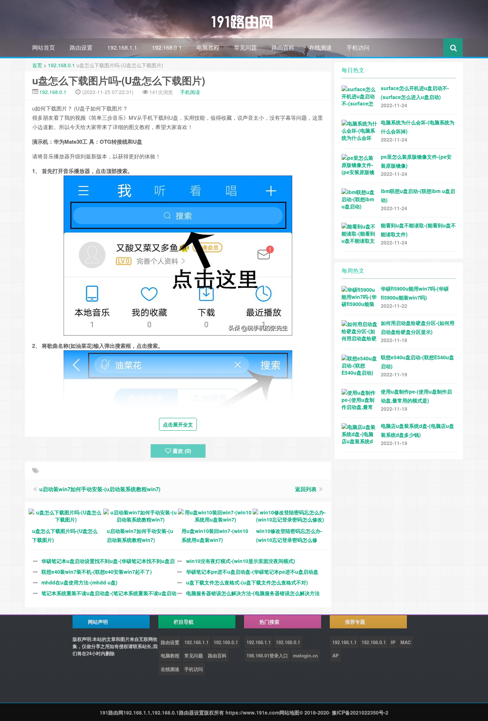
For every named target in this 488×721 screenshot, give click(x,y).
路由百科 (283, 47)
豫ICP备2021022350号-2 (360, 712)
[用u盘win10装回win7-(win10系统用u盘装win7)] (215, 515)
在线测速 (320, 47)
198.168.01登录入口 (267, 655)
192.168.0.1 (167, 47)
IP (393, 642)
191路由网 (111, 712)
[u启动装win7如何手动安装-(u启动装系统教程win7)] (140, 515)
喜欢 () (182, 451)
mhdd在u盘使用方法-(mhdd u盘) (79, 582)
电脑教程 (207, 47)
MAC (405, 642)
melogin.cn (305, 655)
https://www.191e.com (252, 712)
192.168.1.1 (122, 47)
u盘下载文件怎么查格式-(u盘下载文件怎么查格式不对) (247, 582)
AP (335, 655)
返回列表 (306, 489)
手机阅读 (190, 91)
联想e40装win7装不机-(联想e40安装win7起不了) (96, 571)
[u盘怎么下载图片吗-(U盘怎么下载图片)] (66, 515)
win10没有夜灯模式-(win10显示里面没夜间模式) (240, 560)
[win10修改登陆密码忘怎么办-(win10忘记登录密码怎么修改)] (290, 515)
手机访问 (358, 47)
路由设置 (81, 47)
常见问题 (245, 47)
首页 (37, 65)
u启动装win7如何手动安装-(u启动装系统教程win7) (99, 489)
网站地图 (289, 712)
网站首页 (43, 47)
